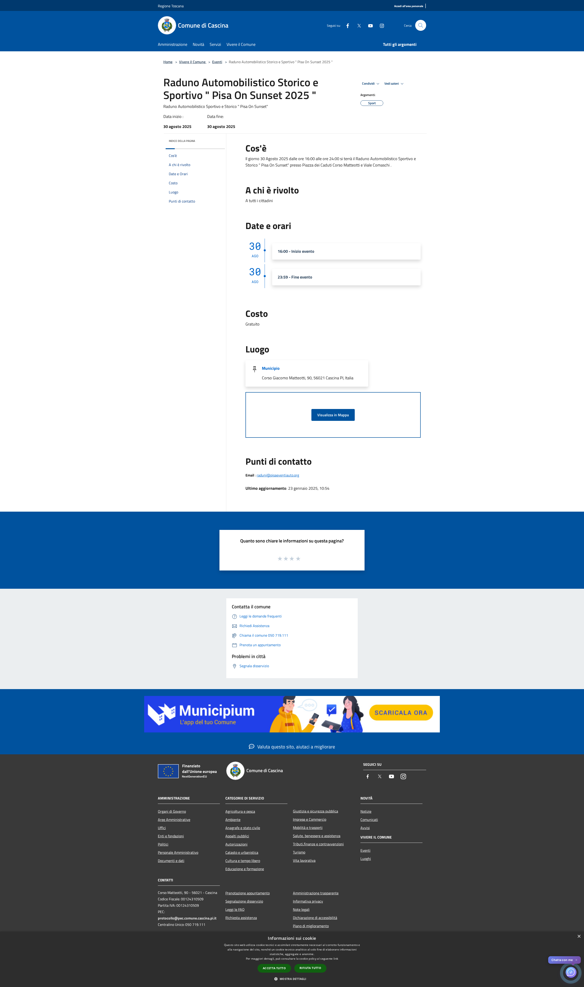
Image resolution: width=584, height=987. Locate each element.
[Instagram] (380, 25)
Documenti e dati (171, 860)
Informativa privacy (308, 901)
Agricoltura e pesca (240, 811)
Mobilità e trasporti (308, 827)
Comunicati (369, 819)
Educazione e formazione (244, 869)
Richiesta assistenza (241, 917)
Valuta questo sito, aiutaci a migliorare (295, 746)
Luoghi (365, 858)
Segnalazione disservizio (244, 901)
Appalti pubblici (237, 836)
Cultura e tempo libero (242, 860)
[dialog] (292, 959)
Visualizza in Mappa (333, 415)
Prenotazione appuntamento (247, 893)
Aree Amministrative (174, 819)
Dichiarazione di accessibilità (315, 917)
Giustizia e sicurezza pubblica (315, 811)
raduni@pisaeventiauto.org (278, 475)
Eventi (217, 62)
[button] (292, 979)
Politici (163, 844)
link (336, 959)
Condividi (368, 83)
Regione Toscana (171, 6)
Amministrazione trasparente (316, 893)
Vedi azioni (391, 83)
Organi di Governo (172, 811)
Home (167, 62)
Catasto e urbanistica (241, 852)
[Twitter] (357, 25)
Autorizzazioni (236, 844)
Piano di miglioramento (311, 926)
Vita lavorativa (304, 860)
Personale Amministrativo (178, 852)
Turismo (299, 852)
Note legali (301, 909)
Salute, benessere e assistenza (316, 836)
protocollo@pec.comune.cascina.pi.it (187, 918)
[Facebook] (345, 25)
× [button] (579, 936)
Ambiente (232, 819)
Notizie (365, 811)
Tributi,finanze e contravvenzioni (318, 844)
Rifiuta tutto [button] (310, 968)
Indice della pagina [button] (182, 141)
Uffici (162, 828)
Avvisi (365, 828)
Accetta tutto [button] (274, 968)
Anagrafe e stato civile (242, 828)
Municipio (271, 368)
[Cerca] (420, 25)
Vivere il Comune (192, 62)
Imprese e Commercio (309, 819)
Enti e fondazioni (171, 836)
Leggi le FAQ (235, 909)
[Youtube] (368, 25)
